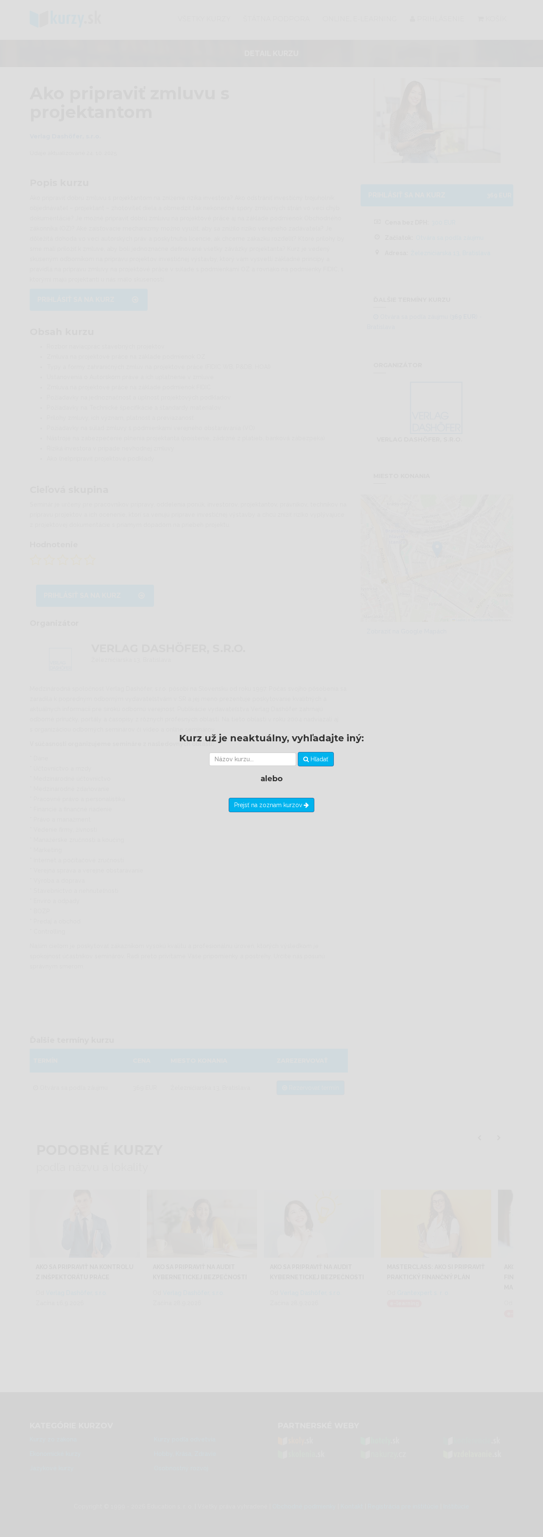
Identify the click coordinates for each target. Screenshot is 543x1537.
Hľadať (318, 759)
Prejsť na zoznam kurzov (269, 805)
